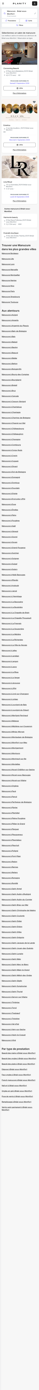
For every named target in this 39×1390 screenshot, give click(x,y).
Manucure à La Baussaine (12, 602)
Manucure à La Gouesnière (13, 629)
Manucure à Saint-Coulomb (13, 916)
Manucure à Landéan (10, 656)
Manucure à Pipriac (10, 807)
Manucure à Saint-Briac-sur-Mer (15, 905)
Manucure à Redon (9, 862)
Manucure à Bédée (9, 358)
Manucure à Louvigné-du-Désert (15, 710)
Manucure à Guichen (10, 553)
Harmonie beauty (11, 217)
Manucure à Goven (9, 542)
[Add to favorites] (34, 45)
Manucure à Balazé (9, 342)
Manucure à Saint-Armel (12, 889)
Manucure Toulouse (10, 302)
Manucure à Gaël (9, 526)
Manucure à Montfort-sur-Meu (14, 742)
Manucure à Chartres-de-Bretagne (16, 418)
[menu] (3, 3)
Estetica (6, 125)
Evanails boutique (11, 233)
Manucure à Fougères (11, 520)
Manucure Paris (8, 291)
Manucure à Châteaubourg (13, 428)
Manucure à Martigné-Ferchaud (15, 715)
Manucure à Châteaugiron (12, 434)
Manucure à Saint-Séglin (12, 981)
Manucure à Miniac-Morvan (13, 732)
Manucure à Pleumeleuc (11, 840)
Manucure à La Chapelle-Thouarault (16, 618)
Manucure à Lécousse (11, 683)
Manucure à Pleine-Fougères (13, 818)
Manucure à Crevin (9, 456)
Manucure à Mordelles (11, 764)
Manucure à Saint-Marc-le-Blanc (15, 964)
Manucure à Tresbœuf (11, 1013)
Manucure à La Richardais (12, 640)
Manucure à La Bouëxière (12, 607)
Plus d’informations (19, 93)
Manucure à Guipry (9, 569)
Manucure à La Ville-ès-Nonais (14, 645)
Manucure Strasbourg (11, 297)
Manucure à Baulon (10, 347)
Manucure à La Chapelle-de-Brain (15, 613)
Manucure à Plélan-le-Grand (13, 824)
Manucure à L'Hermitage (12, 596)
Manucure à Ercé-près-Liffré (13, 499)
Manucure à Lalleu (9, 650)
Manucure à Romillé (10, 883)
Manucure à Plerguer (10, 829)
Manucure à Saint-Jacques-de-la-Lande (18, 943)
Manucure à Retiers (10, 872)
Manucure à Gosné (9, 537)
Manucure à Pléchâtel (11, 813)
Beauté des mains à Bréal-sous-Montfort (18, 1053)
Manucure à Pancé (9, 797)
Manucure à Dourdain (11, 488)
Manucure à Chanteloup (12, 407)
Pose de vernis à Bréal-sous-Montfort (17, 1096)
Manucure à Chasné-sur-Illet (13, 423)
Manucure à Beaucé (10, 353)
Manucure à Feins (9, 515)
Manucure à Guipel (9, 564)
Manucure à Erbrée (9, 493)
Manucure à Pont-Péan (11, 856)
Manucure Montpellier (11, 275)
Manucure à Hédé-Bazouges (13, 575)
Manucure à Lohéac (10, 699)
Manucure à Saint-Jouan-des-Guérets (17, 948)
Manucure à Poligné (10, 851)
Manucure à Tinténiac (11, 1002)
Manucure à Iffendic (10, 580)
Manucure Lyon (8, 264)
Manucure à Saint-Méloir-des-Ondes (17, 975)
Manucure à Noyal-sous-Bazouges (16, 775)
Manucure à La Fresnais (11, 623)
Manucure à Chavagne (11, 439)
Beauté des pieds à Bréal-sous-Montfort (18, 1064)
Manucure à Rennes (10, 867)
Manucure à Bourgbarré (11, 380)
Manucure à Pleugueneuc (12, 834)
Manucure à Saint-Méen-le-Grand (15, 970)
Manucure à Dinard (9, 466)
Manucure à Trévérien (11, 1019)
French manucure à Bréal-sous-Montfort (18, 1080)
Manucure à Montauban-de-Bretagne (17, 737)
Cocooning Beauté (11, 68)
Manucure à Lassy (9, 667)
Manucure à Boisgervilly (11, 369)
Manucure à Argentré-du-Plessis (15, 326)
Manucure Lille (8, 259)
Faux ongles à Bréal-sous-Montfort (16, 1075)
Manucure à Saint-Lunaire (12, 954)
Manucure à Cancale (10, 396)
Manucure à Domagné (11, 477)
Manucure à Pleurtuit (10, 845)
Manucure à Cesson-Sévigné (14, 401)
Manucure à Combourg (11, 445)
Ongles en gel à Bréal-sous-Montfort (17, 1091)
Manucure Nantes (9, 280)
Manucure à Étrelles (10, 510)
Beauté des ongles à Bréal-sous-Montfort (19, 1058)
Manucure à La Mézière (11, 634)
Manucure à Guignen (10, 558)
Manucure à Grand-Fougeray (13, 548)
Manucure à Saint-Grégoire (13, 937)
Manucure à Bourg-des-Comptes (15, 374)
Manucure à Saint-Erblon (12, 927)
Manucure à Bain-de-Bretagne (14, 331)
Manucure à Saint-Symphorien (14, 986)
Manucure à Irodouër (10, 585)
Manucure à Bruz (9, 391)
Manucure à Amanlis (10, 320)
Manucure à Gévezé (10, 531)
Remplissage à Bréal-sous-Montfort (16, 1102)
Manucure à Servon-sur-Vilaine (14, 997)
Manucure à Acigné (10, 315)
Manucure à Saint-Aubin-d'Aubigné (16, 894)
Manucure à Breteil (9, 385)
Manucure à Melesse (10, 721)
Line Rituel (7, 182)
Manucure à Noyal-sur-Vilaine (14, 780)
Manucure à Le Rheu (10, 672)
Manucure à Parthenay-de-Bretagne (17, 802)
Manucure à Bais (8, 336)
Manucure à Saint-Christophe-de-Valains (19, 910)
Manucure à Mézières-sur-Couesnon (17, 726)
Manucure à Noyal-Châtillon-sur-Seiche (18, 770)
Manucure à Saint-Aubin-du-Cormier (17, 899)
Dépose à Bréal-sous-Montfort (14, 1069)
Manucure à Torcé (9, 1008)
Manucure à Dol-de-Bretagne (14, 472)
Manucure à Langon (10, 661)
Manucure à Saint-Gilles (12, 932)
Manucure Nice (8, 286)
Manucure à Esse (9, 504)
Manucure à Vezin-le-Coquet (14, 1035)
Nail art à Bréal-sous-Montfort (14, 1085)
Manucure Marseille (10, 270)
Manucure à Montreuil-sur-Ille (14, 759)
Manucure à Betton (9, 363)
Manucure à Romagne (11, 878)
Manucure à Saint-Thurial (12, 991)
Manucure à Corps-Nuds (12, 450)
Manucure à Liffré (9, 688)
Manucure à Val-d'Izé (10, 1024)
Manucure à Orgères (10, 786)
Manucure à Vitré (9, 1040)
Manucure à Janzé (9, 591)
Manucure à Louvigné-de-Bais (14, 705)
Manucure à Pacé (9, 791)
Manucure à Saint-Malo (11, 959)
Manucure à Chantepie (11, 412)
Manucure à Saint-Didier (12, 921)
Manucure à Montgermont (12, 748)
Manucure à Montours (11, 753)
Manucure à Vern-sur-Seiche (13, 1029)
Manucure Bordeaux (10, 253)
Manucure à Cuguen (10, 461)
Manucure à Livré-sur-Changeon (15, 694)
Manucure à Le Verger (11, 677)
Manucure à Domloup (11, 483)
